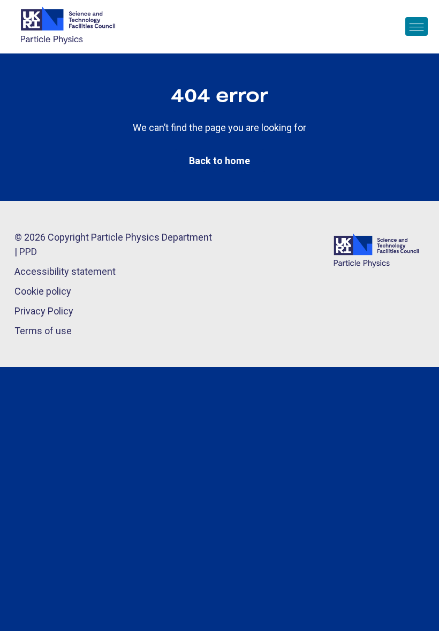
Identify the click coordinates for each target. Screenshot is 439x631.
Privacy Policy (43, 311)
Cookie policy (42, 291)
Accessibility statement (65, 271)
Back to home (219, 160)
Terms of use (43, 330)
